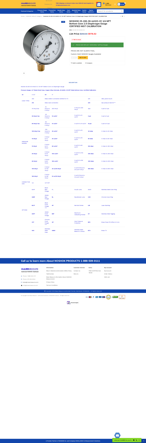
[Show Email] (134, 440)
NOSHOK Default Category (34, 16)
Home (22, 16)
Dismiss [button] (143, 441)
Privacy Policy (50, 282)
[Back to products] (122, 16)
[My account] (115, 4)
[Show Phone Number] (136, 440)
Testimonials (50, 274)
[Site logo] (28, 4)
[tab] (73, 82)
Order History (108, 274)
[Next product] (124, 16)
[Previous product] (120, 16)
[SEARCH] (122, 11)
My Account (107, 271)
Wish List (107, 277)
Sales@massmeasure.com (30, 282)
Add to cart (82, 57)
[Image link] (30, 270)
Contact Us (77, 271)
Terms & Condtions (51, 285)
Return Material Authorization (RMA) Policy (59, 271)
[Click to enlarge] (24, 73)
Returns (76, 274)
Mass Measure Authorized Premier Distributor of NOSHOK (72, 291)
